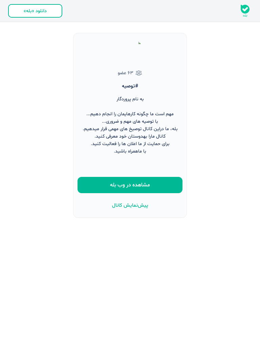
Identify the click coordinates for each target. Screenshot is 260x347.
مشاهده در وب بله (130, 185)
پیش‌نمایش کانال (130, 205)
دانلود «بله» (35, 11)
